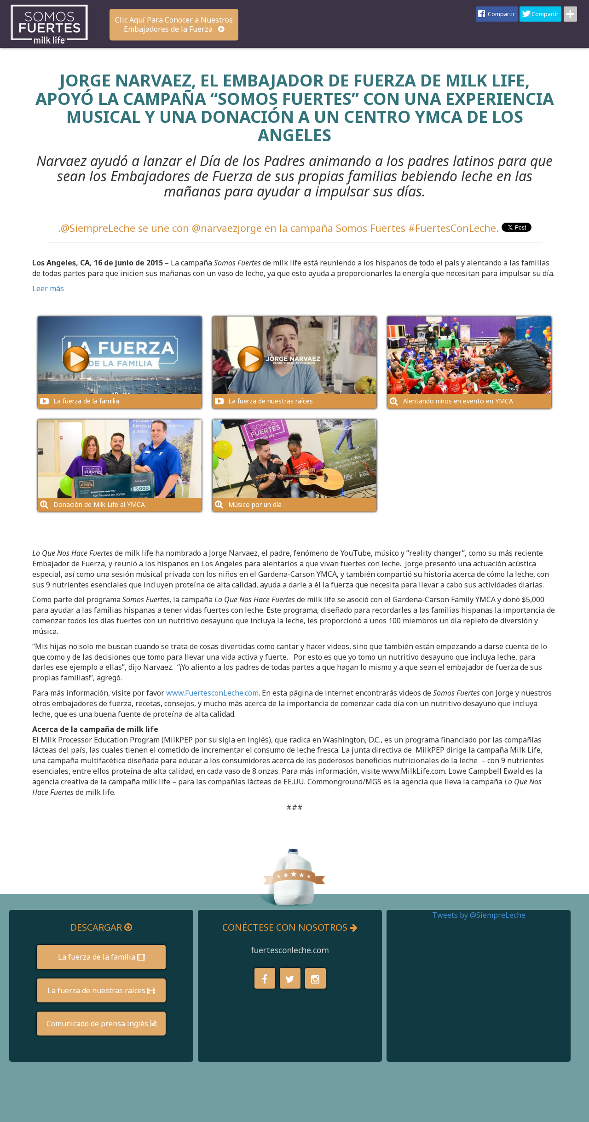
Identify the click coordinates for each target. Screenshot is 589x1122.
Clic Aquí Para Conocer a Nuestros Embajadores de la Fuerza (174, 24)
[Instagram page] (315, 978)
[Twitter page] (290, 978)
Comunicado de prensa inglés (98, 1023)
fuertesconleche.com (290, 950)
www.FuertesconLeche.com (212, 693)
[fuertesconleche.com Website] (49, 23)
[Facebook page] (264, 978)
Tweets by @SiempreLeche (478, 915)
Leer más (48, 288)
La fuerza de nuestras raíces (97, 990)
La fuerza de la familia (97, 957)
